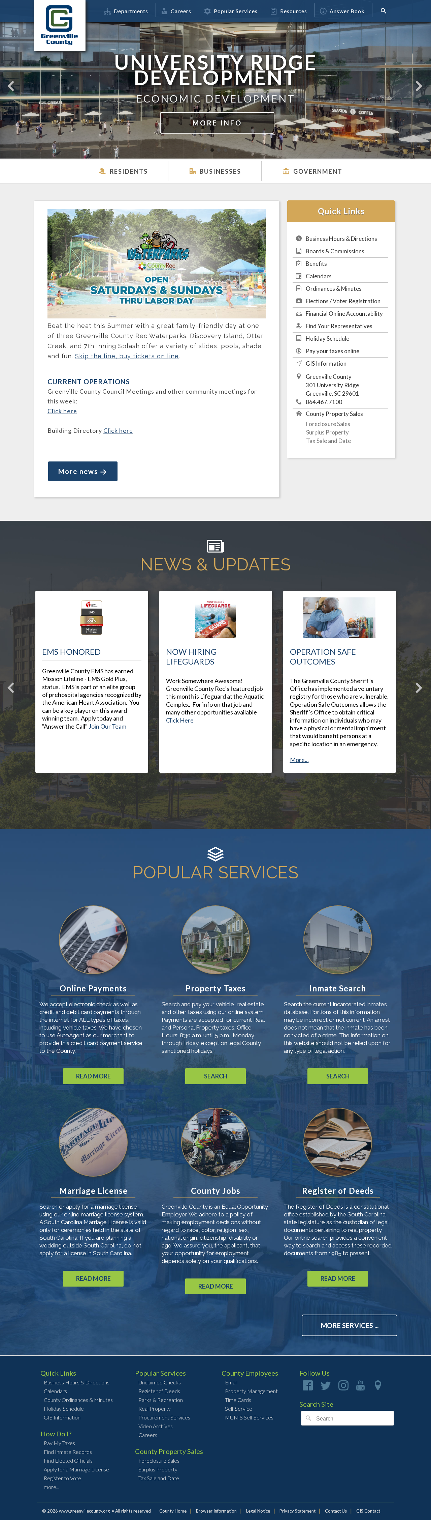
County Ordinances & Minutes (78, 1400)
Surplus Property (327, 432)
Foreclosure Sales (328, 423)
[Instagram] (343, 1387)
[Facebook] (307, 1387)
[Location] (377, 1387)
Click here (62, 411)
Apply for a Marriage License (76, 1469)
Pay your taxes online (332, 351)
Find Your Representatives (339, 326)
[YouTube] (360, 1387)
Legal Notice (258, 1511)
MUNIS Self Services (249, 1417)
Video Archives (155, 1426)
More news (78, 471)
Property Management (251, 1391)
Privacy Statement (297, 1511)
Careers (181, 11)
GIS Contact (368, 1511)
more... (51, 1487)
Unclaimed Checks (159, 1382)
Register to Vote (62, 1478)
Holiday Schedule (327, 338)
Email (231, 1382)
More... (299, 759)
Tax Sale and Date (328, 440)
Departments (131, 11)
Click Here (180, 720)
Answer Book (347, 11)
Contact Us (336, 1511)
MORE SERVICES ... (349, 1325)
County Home (173, 1511)
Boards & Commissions (335, 251)
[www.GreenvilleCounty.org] (60, 11)
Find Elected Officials (68, 1460)
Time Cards (238, 1400)
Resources (293, 11)
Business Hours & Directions (341, 238)
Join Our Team (107, 726)
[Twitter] (325, 1387)
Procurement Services (164, 1417)
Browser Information (216, 1511)
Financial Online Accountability (344, 313)
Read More (93, 1076)
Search (215, 1076)
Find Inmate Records (68, 1451)
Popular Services (236, 11)
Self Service (238, 1408)
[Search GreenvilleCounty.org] (385, 11)
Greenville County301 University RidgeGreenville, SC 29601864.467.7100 (332, 389)
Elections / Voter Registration (343, 301)
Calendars (319, 276)
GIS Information (326, 363)
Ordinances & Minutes (334, 288)
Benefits (316, 263)
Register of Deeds (159, 1391)
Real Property (154, 1408)
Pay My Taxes (59, 1443)
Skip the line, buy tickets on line (127, 356)
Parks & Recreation (160, 1400)
